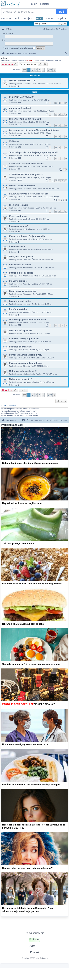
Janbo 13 (26, 284)
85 (62, 181)
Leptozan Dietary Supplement (24, 338)
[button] (24, 70)
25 (56, 136)
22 (66, 211)
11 (56, 159)
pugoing (26, 100)
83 (56, 181)
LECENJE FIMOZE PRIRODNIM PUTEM (28, 194)
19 (56, 211)
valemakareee (28, 208)
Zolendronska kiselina (20, 301)
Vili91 (25, 322)
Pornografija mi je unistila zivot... (26, 355)
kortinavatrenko (29, 155)
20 (59, 211)
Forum (39, 18)
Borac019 (26, 358)
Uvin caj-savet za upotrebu (22, 185)
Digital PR (34, 946)
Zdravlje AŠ (28, 18)
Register (44, 3)
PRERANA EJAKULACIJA (21, 97)
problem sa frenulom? (20, 108)
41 (56, 114)
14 (56, 103)
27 (62, 136)
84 (59, 181)
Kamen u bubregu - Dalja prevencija (27, 236)
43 (62, 114)
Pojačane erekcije (18, 309)
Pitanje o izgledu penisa (21, 273)
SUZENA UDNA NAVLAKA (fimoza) (26, 174)
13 (62, 159)
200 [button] (50, 69)
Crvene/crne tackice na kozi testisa (26, 163)
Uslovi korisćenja (34, 933)
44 (66, 114)
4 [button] (39, 69)
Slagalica (61, 18)
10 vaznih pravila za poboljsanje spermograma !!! (33, 152)
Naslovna (6, 18)
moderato (22, 60)
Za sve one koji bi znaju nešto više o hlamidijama (34, 130)
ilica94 (25, 144)
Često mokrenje (17, 246)
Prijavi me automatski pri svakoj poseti (18, 48)
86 (66, 181)
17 (66, 103)
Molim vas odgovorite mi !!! (23, 371)
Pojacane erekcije (18, 281)
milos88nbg (27, 268)
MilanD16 (26, 259)
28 (66, 136)
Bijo (24, 366)
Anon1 (25, 333)
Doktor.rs (43, 958)
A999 (25, 350)
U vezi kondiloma (17, 216)
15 (59, 103)
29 (66, 326)
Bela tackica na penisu (20, 264)
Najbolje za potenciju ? (20, 379)
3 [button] (36, 69)
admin (29, 60)
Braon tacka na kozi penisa (22, 291)
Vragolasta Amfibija (53, 60)
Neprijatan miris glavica (21, 256)
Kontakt (50, 18)
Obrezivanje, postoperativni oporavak (27, 319)
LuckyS (26, 133)
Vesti (16, 18)
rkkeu (25, 122)
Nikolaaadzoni (28, 374)
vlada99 (14, 60)
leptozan (26, 342)
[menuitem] (8, 29)
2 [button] (32, 69)
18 (66, 125)
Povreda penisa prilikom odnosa (25, 363)
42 (59, 114)
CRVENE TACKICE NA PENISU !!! (25, 119)
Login (34, 3)
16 (62, 103)
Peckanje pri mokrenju (20, 347)
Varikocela (14, 141)
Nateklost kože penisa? (20, 330)
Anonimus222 (28, 276)
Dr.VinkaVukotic (39, 60)
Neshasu (26, 304)
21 (62, 211)
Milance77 (27, 166)
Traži (62, 11)
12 (59, 159)
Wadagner (27, 294)
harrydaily (26, 239)
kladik (25, 219)
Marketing (34, 939)
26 (59, 136)
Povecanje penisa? (18, 226)
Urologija (4, 58)
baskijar (26, 177)
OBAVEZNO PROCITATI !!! (22, 80)
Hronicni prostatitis (18, 205)
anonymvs (27, 111)
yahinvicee (27, 382)
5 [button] (43, 69)
